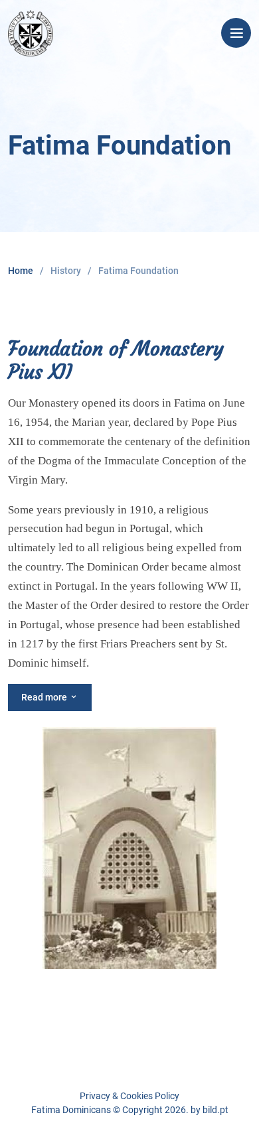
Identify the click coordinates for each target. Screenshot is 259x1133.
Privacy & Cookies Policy (129, 1096)
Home (20, 270)
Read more (45, 697)
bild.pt (215, 1109)
